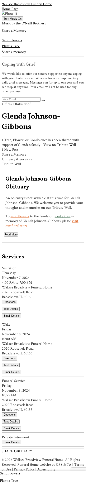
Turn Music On (13, 18)
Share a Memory (14, 30)
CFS (59, 464)
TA (69, 464)
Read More (11, 234)
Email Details (12, 315)
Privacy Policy (24, 469)
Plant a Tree (11, 46)
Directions (10, 301)
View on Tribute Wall (59, 144)
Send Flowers (12, 40)
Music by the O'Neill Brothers (24, 23)
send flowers (19, 216)
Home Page (10, 8)
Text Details (11, 308)
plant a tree (62, 216)
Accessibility (46, 469)
